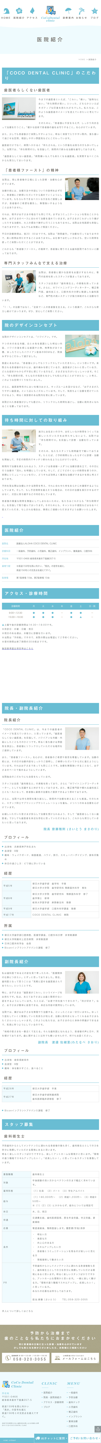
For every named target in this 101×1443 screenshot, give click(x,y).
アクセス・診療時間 (54, 1402)
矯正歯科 (73, 1412)
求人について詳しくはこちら (17, 1311)
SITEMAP (12, 1440)
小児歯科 (73, 1407)
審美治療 (73, 1421)
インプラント (75, 1417)
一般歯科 (73, 1393)
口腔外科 (73, 1426)
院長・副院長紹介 (53, 1397)
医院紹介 (48, 1393)
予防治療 (73, 1397)
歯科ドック (74, 1402)
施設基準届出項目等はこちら (17, 648)
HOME (5, 1440)
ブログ (47, 1407)
